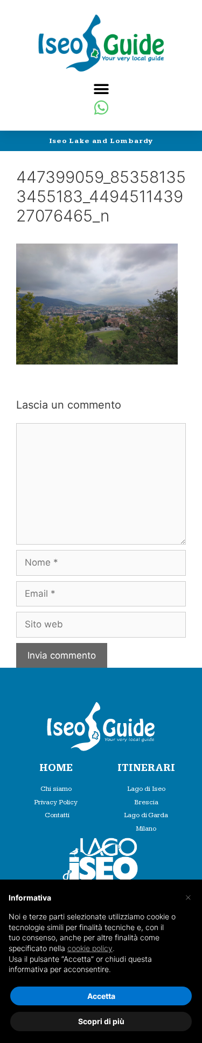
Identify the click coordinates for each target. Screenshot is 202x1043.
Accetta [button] (101, 996)
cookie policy (90, 948)
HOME (56, 768)
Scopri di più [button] (101, 1021)
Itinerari (146, 768)
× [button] (188, 896)
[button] (101, 89)
